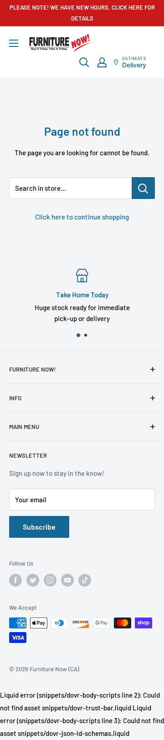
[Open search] (84, 62)
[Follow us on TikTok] (84, 580)
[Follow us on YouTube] (67, 580)
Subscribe (39, 526)
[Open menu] (13, 43)
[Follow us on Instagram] (50, 580)
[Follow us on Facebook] (15, 580)
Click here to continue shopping (82, 217)
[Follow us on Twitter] (32, 580)
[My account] (102, 62)
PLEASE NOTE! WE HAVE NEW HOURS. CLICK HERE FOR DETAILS (82, 13)
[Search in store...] (143, 188)
